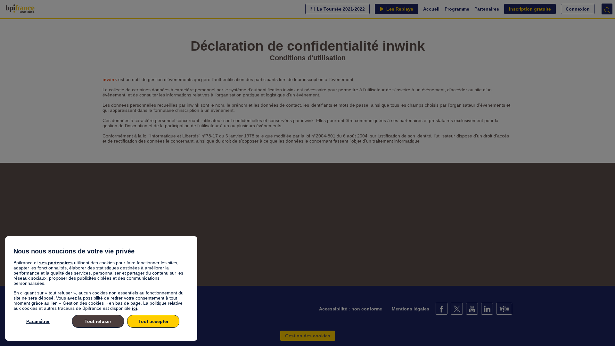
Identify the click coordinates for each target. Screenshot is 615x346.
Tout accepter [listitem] (153, 321)
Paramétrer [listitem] (38, 321)
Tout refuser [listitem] (98, 321)
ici (134, 308)
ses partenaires (56, 262)
